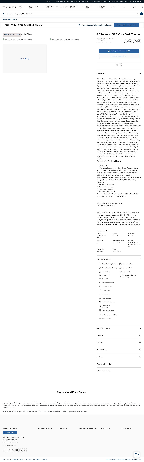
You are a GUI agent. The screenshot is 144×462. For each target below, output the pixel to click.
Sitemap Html (31, 459)
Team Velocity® (116, 459)
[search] (142, 7)
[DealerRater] (25, 450)
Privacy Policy (15, 459)
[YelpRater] (21, 450)
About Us (63, 428)
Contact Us (10, 432)
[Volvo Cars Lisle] (10, 7)
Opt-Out (45, 459)
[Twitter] (13, 450)
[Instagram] (9, 450)
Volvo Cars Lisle (7, 459)
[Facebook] (5, 450)
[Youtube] (17, 450)
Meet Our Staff (45, 428)
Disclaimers (125, 428)
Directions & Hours (88, 428)
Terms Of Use (23, 459)
